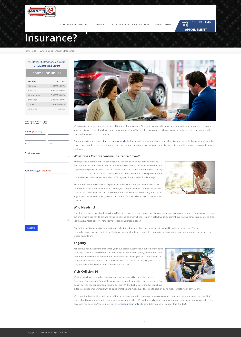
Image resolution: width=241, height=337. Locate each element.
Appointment (74, 24)
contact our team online (129, 303)
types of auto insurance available (112, 141)
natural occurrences (95, 177)
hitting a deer (126, 228)
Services (101, 24)
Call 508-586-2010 (47, 66)
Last (50, 143)
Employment (163, 24)
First (27, 143)
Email (33, 153)
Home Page (30, 50)
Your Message (37, 170)
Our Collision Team (130, 24)
